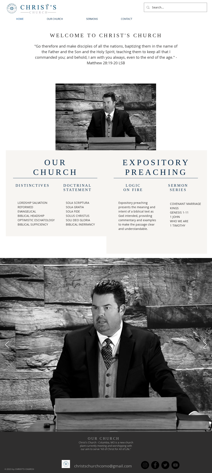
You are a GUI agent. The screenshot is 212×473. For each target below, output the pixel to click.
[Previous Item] (7, 345)
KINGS (174, 208)
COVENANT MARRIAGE (185, 204)
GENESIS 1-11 (179, 212)
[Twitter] (165, 465)
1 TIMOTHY (177, 225)
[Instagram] (145, 465)
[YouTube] (175, 465)
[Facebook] (155, 465)
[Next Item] (204, 345)
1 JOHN (175, 217)
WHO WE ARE (179, 221)
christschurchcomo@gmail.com (103, 466)
